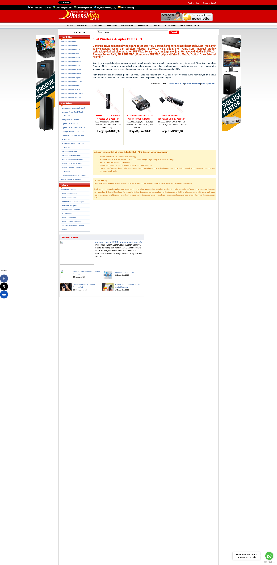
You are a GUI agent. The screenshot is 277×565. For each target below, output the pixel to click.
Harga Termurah (176, 83)
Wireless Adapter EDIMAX (71, 62)
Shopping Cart (208, 3)
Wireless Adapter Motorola (71, 74)
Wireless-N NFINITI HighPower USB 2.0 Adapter (171, 117)
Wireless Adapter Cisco (70, 54)
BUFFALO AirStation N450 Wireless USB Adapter (108, 117)
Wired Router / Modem (71, 210)
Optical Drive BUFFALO (71, 124)
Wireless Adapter (69, 206)
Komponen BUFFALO (70, 120)
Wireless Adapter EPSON (70, 66)
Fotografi (170, 26)
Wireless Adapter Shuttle (70, 86)
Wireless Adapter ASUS (70, 46)
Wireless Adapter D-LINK (70, 58)
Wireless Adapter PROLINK (71, 82)
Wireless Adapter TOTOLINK (72, 94)
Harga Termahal (192, 83)
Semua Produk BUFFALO (71, 179)
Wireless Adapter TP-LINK (71, 98)
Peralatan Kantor (189, 26)
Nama (204, 83)
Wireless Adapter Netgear (70, 78)
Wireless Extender (69, 198)
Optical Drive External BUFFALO (74, 128)
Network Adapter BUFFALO (72, 155)
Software (143, 26)
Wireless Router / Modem (72, 222)
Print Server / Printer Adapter (73, 202)
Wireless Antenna (69, 218)
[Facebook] (4, 278)
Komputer (82, 26)
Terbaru (211, 83)
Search (174, 32)
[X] (4, 286)
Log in (198, 3)
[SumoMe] (4, 294)
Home (70, 26)
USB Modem (67, 214)
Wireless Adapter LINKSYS (71, 70)
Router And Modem (68, 190)
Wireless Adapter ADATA (70, 42)
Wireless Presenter (69, 194)
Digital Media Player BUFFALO (74, 175)
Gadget (156, 26)
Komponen (97, 26)
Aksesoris (112, 26)
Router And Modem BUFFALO (73, 159)
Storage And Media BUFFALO (73, 108)
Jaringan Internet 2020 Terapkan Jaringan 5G (118, 242)
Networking (127, 26)
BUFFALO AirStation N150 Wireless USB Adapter (140, 117)
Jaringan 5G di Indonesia (124, 272)
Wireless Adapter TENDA (70, 90)
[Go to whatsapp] (269, 556)
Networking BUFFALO (70, 151)
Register (191, 3)
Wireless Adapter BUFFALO (71, 50)
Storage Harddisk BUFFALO (73, 132)
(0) (215, 3)
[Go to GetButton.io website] (269, 562)
